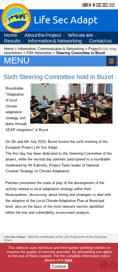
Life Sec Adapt (14, 236)
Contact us (100, 41)
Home (10, 35)
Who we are (80, 35)
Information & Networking (55, 41)
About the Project (42, 35)
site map (109, 49)
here (68, 260)
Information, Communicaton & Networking (51, 49)
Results (12, 41)
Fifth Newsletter (39, 53)
